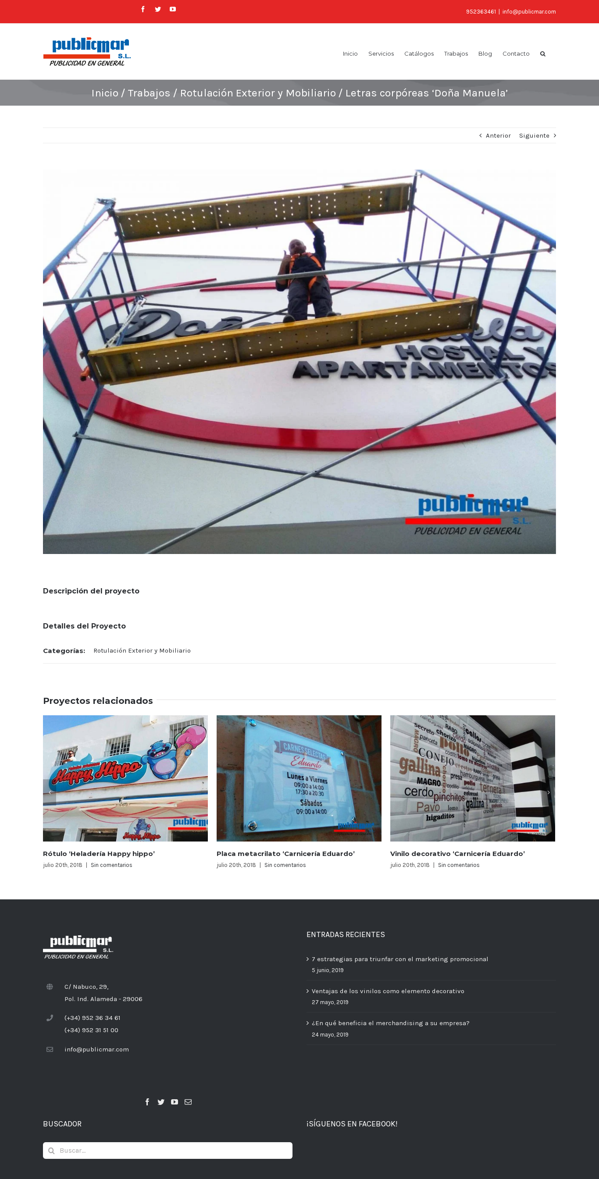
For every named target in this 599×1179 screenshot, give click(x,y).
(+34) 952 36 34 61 (92, 1018)
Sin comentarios (111, 865)
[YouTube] (174, 1101)
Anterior (498, 135)
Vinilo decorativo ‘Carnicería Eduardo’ (457, 853)
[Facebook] (147, 1101)
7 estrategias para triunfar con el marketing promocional (400, 959)
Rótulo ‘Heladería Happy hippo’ (99, 853)
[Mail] (188, 1101)
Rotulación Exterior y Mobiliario (142, 650)
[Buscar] (543, 53)
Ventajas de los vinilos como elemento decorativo (388, 991)
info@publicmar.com (529, 11)
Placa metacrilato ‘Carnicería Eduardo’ (286, 853)
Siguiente (534, 135)
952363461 (481, 11)
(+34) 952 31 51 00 (91, 1030)
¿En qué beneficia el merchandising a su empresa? (391, 1023)
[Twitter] (160, 1101)
